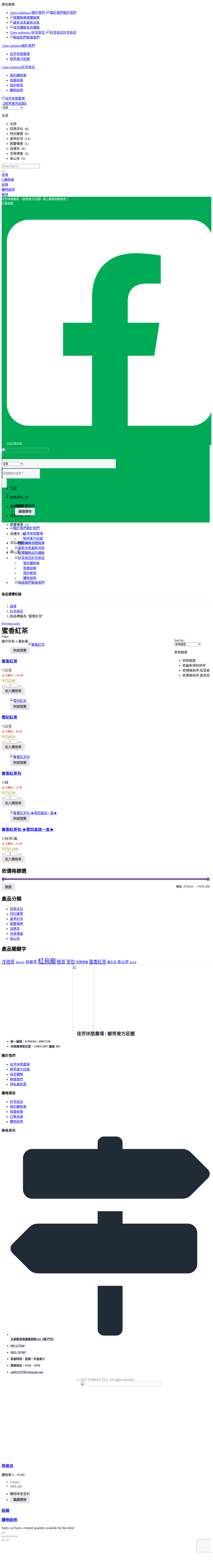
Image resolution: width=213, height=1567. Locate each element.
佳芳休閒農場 (20, 54)
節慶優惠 (16, 924)
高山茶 (15, 938)
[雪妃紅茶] (18, 701)
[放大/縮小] (3, 1536)
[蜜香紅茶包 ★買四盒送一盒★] (33, 813)
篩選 (8, 887)
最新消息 (33, 22)
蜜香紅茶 (9, 661)
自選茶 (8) (17, 148)
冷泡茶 (8, 961)
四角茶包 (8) (19, 129)
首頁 (5, 175)
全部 (13, 124)
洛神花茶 (20, 962)
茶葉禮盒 (16, 933)
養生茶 (111, 962)
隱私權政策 (18, 1084)
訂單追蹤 (16, 1116)
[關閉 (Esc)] (15, 1536)
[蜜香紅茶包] (20, 757)
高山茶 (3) (17, 158)
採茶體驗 (33, 27)
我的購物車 (18, 75)
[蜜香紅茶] (36, 644)
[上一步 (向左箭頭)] (3, 1540)
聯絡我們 (33, 37)
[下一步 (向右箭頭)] (7, 1540)
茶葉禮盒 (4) (19, 153)
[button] (35, 199)
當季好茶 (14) (20, 138)
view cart (16, 1486)
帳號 (5, 194)
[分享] (11, 1536)
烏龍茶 (31, 962)
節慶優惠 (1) (19, 143)
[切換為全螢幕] (7, 1536)
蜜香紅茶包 (11, 773)
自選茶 (15, 928)
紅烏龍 (47, 961)
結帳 (5, 1510)
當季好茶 (16, 919)
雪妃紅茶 (9, 717)
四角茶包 (16, 909)
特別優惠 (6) (19, 134)
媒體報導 (33, 17)
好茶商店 (69, 32)
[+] (19, 686)
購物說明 (16, 90)
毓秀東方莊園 (20, 59)
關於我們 (69, 12)
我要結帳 (16, 80)
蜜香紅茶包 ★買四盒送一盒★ (28, 829)
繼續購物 (25, 511)
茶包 (70, 961)
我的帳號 (16, 85)
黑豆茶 (133, 962)
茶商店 (7, 1466)
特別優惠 (16, 914)
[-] (3, 686)
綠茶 (61, 961)
